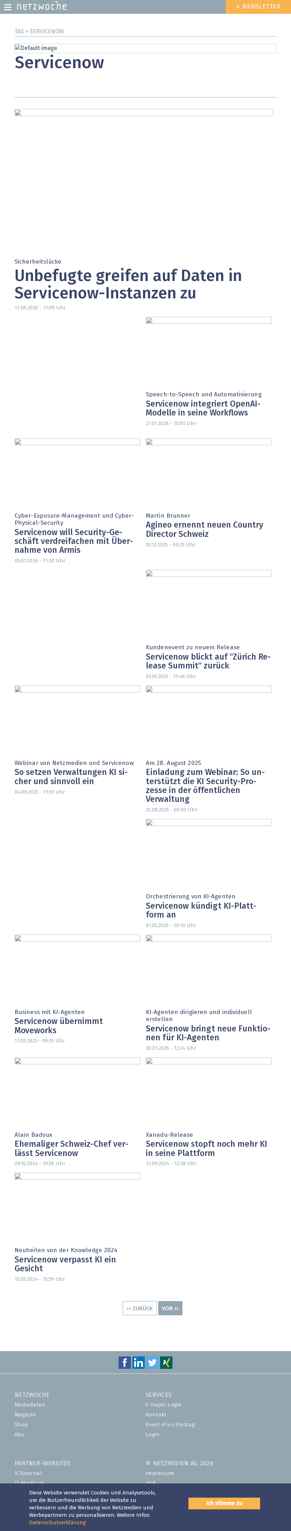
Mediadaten (30, 1405)
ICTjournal (28, 1473)
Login (153, 1434)
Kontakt (156, 1414)
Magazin (25, 1414)
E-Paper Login (164, 1405)
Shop (21, 1424)
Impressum (160, 1473)
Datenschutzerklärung (57, 1522)
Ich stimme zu (224, 1503)
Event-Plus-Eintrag (170, 1424)
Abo (19, 1434)
